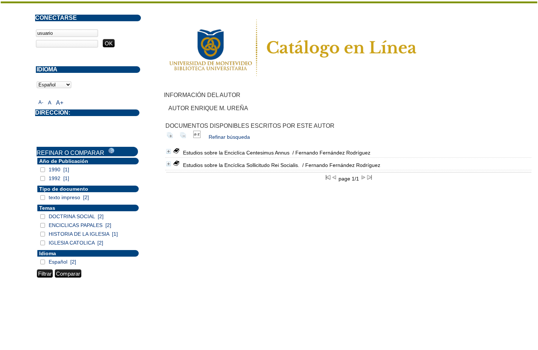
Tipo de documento (63, 189)
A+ (59, 103)
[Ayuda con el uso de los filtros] (111, 151)
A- (40, 102)
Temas (47, 208)
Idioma (47, 253)
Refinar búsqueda (229, 137)
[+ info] (168, 151)
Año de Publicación (63, 161)
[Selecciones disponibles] (197, 137)
